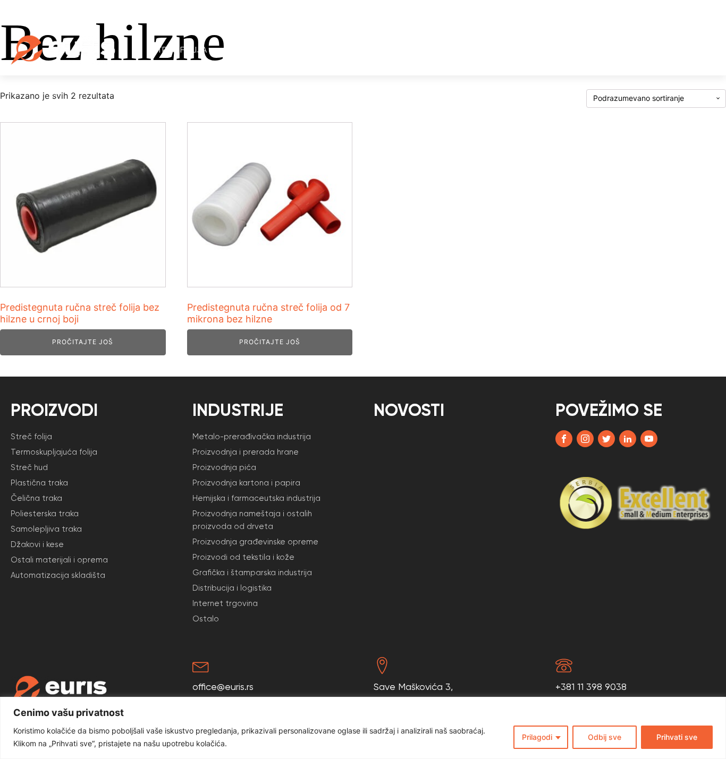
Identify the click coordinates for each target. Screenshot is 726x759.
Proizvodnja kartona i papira (246, 483)
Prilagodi (537, 736)
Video (572, 50)
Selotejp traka (261, 50)
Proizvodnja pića (224, 467)
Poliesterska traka (45, 513)
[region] (363, 728)
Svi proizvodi (343, 50)
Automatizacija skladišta (58, 575)
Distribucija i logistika (232, 588)
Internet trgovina (225, 603)
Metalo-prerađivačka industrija (251, 436)
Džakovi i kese (37, 544)
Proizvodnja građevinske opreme (255, 542)
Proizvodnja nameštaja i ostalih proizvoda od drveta (252, 520)
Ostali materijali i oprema (59, 560)
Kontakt (675, 50)
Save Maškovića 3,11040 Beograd (413, 694)
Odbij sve (604, 736)
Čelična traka (36, 498)
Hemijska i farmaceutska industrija (256, 498)
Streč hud (29, 467)
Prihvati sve (676, 736)
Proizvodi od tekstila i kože (243, 557)
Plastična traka (39, 483)
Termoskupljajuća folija (54, 452)
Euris (615, 50)
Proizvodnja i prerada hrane (245, 452)
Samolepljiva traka (46, 529)
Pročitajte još (82, 342)
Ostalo (205, 619)
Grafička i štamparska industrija (252, 572)
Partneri (520, 50)
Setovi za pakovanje (436, 50)
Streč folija (179, 50)
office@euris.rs (223, 686)
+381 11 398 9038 (591, 686)
